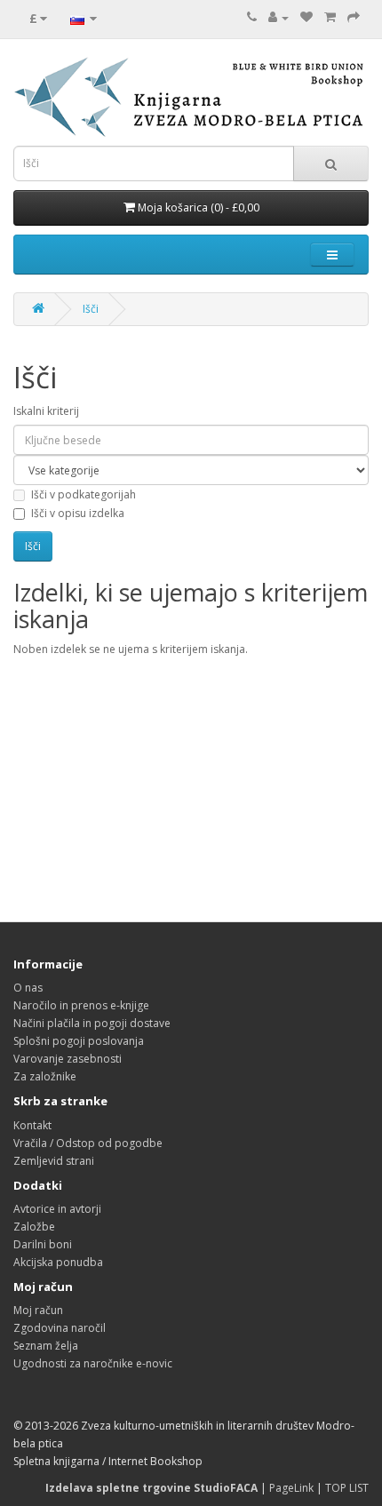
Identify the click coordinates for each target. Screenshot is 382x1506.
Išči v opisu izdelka (77, 513)
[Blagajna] (353, 17)
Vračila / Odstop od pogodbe (88, 1143)
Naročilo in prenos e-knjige (81, 1005)
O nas (28, 987)
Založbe (34, 1226)
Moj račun (38, 1310)
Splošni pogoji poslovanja (78, 1040)
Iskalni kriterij (46, 410)
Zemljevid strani (53, 1160)
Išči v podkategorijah (83, 494)
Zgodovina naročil (59, 1327)
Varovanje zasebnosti (67, 1058)
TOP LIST (347, 1487)
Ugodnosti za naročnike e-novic (92, 1363)
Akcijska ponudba (58, 1262)
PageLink (291, 1487)
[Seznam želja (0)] (306, 17)
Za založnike (44, 1076)
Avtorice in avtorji (57, 1208)
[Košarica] (330, 17)
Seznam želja (45, 1345)
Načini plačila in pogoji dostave (92, 1023)
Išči (91, 308)
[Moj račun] (278, 17)
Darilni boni (42, 1244)
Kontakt (32, 1125)
